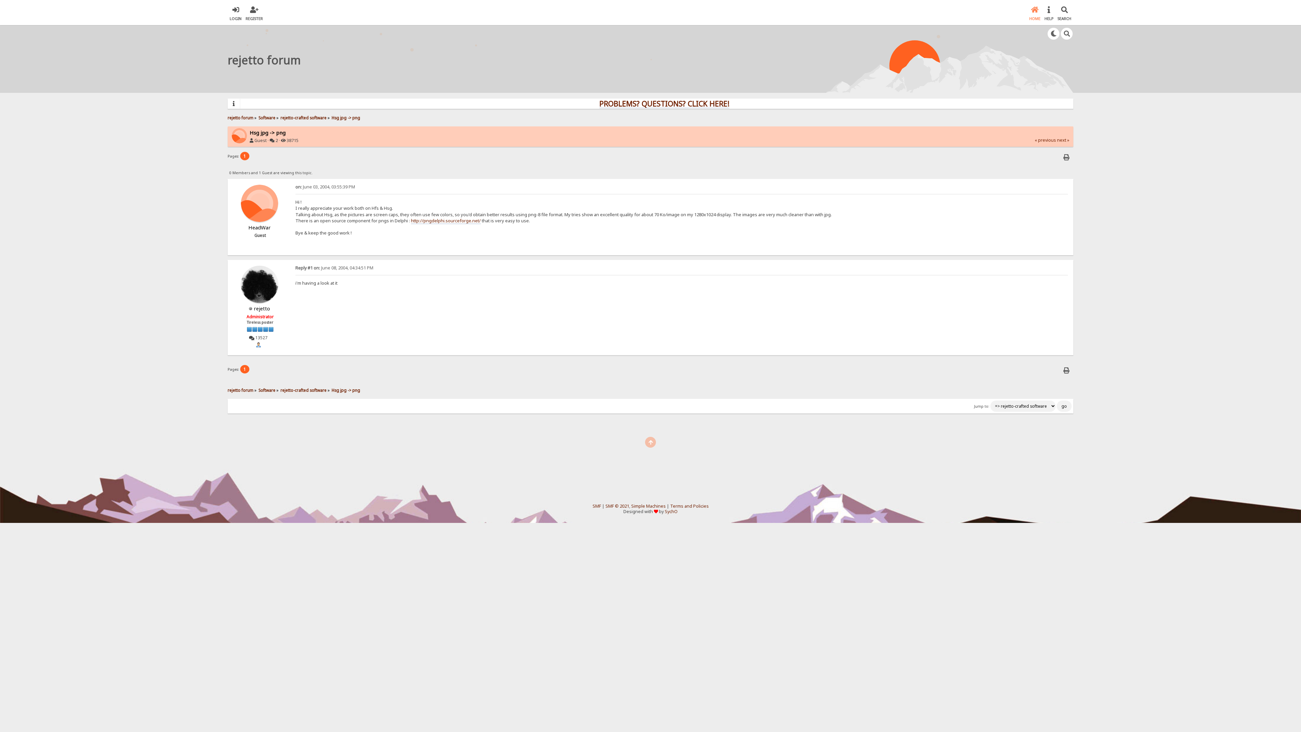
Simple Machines (648, 506)
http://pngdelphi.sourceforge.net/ (446, 221)
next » (1063, 140)
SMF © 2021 (617, 506)
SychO (671, 511)
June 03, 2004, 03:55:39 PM (325, 187)
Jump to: (981, 406)
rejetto (262, 308)
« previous (1045, 140)
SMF (597, 506)
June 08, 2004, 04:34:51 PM (334, 268)
